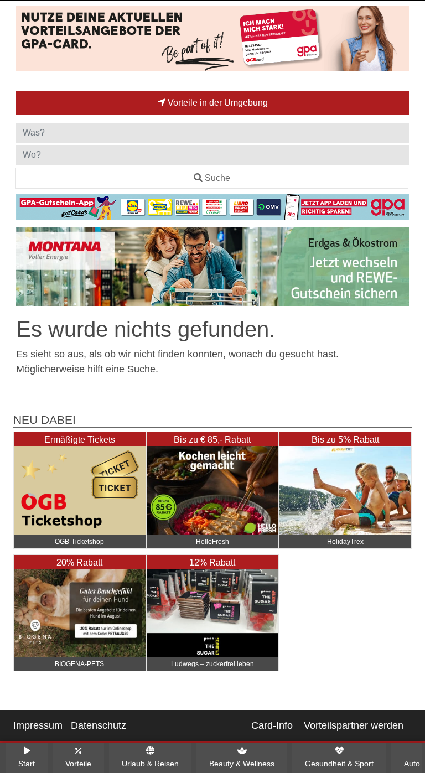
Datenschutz (98, 725)
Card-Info (272, 725)
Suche (217, 178)
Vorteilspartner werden (353, 725)
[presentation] (26, 268)
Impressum (38, 725)
